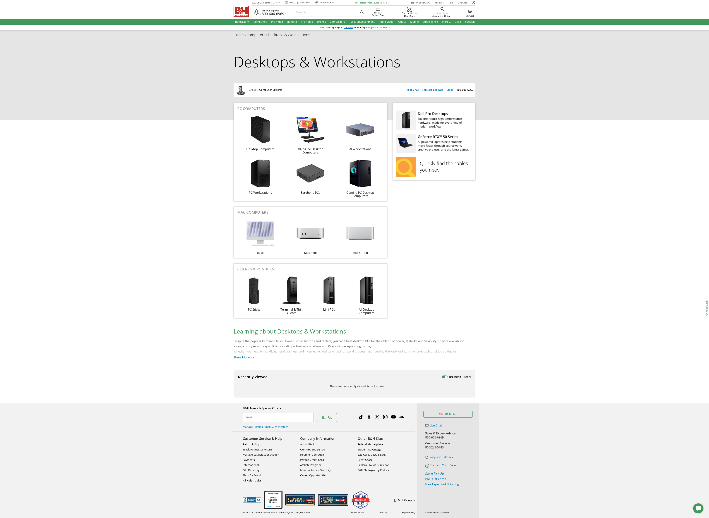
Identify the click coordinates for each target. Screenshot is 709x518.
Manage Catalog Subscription (261, 454)
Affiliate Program (310, 465)
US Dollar (451, 414)
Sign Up (326, 417)
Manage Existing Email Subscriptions (265, 426)
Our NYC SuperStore (313, 449)
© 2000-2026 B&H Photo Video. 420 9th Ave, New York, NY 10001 (276, 512)
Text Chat (413, 89)
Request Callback (432, 89)
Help (450, 2)
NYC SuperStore (422, 2)
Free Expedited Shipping (442, 484)
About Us (439, 2)
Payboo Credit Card (312, 460)
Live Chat (462, 2)
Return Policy (251, 444)
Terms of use (357, 512)
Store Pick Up (434, 474)
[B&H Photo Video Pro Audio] (243, 11)
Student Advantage (369, 449)
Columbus (349, 27)
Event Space (365, 460)
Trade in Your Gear (443, 465)
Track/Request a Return (257, 449)
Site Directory (251, 470)
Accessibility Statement (437, 512)
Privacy (383, 512)
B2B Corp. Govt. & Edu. (372, 454)
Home (239, 35)
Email (450, 89)
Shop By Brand (252, 475)
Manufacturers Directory (315, 470)
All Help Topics (252, 480)
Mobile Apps (406, 500)
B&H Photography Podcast (374, 470)
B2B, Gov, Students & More (265, 2)
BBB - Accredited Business (252, 500)
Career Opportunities (313, 475)
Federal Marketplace (370, 444)
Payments (249, 460)
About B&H (307, 444)
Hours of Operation (312, 454)
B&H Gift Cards (435, 479)
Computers (255, 35)
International (251, 465)
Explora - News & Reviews (373, 465)
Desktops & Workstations (289, 35)
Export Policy (408, 512)
